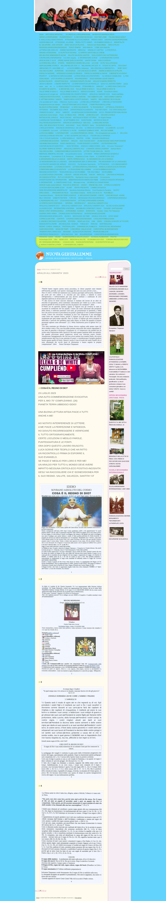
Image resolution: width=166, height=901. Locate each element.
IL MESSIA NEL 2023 (66, 89)
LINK (93, 221)
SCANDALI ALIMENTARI (99, 237)
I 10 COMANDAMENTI (119, 164)
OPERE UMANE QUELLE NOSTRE (70, 60)
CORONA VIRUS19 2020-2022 (117, 239)
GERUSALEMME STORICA (49, 66)
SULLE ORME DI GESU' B (105, 89)
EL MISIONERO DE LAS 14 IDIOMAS (100, 159)
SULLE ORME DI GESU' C (48, 92)
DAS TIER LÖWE (101, 37)
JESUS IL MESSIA (45, 84)
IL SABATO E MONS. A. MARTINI (73, 97)
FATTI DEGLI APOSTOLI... (55, 34)
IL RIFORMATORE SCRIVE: (88, 58)
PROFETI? (43, 76)
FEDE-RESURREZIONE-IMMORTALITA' (53, 190)
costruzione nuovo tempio (48, 115)
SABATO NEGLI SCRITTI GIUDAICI (76, 99)
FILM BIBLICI (108, 193)
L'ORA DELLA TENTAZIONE (112, 102)
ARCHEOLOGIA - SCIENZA (68, 224)
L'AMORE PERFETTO (62, 84)
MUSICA (68, 216)
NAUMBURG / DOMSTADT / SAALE (88, 208)
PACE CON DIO (65, 117)
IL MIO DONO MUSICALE (83, 37)
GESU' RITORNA (73, 146)
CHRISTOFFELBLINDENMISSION (106, 234)
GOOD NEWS (44, 79)
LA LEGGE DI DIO (45, 208)
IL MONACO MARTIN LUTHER (50, 245)
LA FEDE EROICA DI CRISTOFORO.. (87, 76)
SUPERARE (59, 71)
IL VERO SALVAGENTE (80, 107)
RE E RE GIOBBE (107, 130)
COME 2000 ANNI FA (102, 47)
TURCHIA (72, 198)
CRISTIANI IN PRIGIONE (115, 175)
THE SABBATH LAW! (95, 97)
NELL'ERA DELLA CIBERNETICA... (103, 68)
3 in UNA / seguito (69, 58)
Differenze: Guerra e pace (69, 102)
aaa (46, 86)
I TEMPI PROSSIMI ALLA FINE (100, 104)
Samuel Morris (116, 149)
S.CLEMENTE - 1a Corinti (115, 128)
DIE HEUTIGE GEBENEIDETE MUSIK (52, 55)
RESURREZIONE (86, 234)
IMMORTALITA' (119, 42)
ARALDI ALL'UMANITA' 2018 (72, 206)
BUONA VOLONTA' (46, 81)
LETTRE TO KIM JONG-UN (93, 151)
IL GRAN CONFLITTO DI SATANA (68, 86)
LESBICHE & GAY (92, 115)
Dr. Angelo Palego (105, 117)
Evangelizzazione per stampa (49, 104)
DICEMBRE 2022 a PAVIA (59, 110)
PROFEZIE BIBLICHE (100, 232)
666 (76, 234)
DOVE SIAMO (113, 216)
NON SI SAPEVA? (104, 60)
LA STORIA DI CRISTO (63, 167)
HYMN (87, 138)
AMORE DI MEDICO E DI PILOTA (110, 71)
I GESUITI (67, 175)
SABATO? (66, 112)
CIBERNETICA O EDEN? (118, 73)
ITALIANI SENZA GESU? (117, 37)
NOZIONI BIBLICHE (46, 42)
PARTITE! (80, 138)
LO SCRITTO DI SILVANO (67, 53)
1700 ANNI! (88, 154)
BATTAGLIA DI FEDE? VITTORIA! (84, 117)
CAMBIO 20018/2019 (98, 188)
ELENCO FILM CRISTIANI (82, 232)
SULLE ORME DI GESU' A (85, 89)
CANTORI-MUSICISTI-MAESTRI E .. (52, 146)
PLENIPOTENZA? (66, 37)
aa (51, 86)
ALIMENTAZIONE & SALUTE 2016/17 (76, 237)
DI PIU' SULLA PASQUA (109, 63)
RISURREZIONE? (81, 79)
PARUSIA (94, 224)
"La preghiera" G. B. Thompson (62, 156)
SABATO (94, 99)
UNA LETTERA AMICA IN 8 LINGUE (74, 104)
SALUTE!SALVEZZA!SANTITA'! (50, 123)
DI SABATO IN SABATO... (48, 89)
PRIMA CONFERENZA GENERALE (106, 154)
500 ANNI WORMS (46, 167)
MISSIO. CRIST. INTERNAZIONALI (51, 211)
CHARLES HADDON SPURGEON (112, 180)
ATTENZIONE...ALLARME (64, 42)
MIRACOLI (82, 50)
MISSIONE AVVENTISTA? (48, 172)
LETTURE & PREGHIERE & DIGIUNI (91, 201)
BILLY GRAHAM (45, 198)
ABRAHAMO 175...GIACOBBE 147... (52, 68)
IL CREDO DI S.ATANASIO (94, 128)
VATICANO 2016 (67, 234)
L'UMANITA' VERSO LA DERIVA (97, 149)
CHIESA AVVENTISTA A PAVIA (49, 97)
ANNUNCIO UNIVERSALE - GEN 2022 (77, 123)
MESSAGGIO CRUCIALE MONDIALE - (91, 198)
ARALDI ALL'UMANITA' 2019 (94, 206)
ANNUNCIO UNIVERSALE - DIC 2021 (69, 128)
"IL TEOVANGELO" (97, 107)
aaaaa (125, 84)
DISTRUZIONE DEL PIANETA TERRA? (73, 94)
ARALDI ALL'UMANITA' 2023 (99, 94)
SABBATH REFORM (60, 198)
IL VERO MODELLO (67, 138)
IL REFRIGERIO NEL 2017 (48, 201)
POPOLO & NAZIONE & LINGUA (95, 73)
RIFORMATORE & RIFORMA (64, 208)
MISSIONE (67, 232)
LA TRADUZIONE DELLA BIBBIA (79, 169)
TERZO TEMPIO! (75, 47)
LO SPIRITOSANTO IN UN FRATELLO (85, 84)
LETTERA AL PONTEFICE (115, 107)
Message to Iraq (79, 182)
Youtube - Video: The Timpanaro (108, 211)
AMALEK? (100, 86)
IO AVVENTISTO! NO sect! (105, 242)
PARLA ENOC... (44, 193)
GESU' (58, 112)
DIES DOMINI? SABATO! (113, 97)
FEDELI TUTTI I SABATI (83, 42)
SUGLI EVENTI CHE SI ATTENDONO (105, 55)
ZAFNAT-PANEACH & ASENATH (81, 110)
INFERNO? (65, 141)
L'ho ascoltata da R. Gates (48, 102)
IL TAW (125, 76)
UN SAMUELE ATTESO (47, 177)
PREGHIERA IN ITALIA (60, 193)
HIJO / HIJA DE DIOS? (87, 141)
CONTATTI (60, 219)
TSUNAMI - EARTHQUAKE (113, 208)
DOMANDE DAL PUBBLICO (87, 226)
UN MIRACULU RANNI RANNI (98, 182)
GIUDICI (84, 185)
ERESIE (81, 115)
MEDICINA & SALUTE (77, 239)
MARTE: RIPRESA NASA (76, 159)
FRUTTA (113, 237)
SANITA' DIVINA (90, 60)
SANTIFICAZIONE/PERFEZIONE (116, 40)
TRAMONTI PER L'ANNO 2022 (50, 232)
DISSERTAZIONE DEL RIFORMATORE (53, 180)
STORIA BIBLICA (88, 86)
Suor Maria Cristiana (77, 193)
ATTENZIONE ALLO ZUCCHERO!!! (77, 40)
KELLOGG (123, 133)
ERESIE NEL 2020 (95, 185)
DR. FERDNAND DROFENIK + (50, 242)
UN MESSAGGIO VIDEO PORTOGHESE (111, 141)
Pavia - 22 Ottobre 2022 (68, 115)
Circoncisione (105, 177)
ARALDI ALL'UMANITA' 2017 (49, 206)
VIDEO (99, 221)
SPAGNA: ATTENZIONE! (47, 53)
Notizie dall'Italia (117, 94)
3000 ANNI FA (88, 47)
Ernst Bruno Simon (111, 92)
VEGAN (57, 237)
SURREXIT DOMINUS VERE (88, 130)
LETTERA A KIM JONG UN (48, 50)
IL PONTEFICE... (111, 50)
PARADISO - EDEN (46, 237)
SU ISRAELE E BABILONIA (111, 76)
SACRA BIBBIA (107, 172)
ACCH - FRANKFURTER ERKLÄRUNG (113, 112)
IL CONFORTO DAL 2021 (105, 156)
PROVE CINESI (96, 40)
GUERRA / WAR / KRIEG (48, 213)
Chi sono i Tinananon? (115, 146)
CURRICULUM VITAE (47, 219)
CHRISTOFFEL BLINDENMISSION (106, 229)
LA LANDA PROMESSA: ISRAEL (82, 133)
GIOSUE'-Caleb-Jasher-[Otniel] (50, 185)
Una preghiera (44, 156)
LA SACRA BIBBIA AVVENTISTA (104, 169)
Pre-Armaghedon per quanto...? (107, 133)
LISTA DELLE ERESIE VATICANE (51, 136)
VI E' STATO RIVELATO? (117, 110)
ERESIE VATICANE (80, 175)
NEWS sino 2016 (83, 221)
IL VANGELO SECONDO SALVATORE (52, 221)
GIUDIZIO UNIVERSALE (100, 138)
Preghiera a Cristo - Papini (84, 156)
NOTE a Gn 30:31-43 (94, 193)
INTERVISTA (90, 211)
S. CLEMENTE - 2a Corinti (48, 130)
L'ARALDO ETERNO (46, 128)
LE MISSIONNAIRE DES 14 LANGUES (53, 162)
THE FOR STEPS (101, 110)
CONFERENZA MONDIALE (117, 198)
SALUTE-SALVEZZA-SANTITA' (78, 55)
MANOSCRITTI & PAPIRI (48, 224)
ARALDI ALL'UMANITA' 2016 (98, 203)
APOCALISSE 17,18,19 (47, 60)
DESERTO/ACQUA (61, 81)
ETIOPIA (61, 63)
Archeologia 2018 (45, 239)
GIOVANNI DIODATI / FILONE (80, 81)
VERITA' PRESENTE (81, 188)
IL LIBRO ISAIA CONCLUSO (116, 86)
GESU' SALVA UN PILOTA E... (75, 45)
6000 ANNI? (70, 125)
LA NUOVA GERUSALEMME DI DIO (51, 188)
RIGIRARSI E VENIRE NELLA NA (78, 63)
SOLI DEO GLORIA (46, 71)
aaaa (41, 86)
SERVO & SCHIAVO (88, 92)
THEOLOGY (84, 224)
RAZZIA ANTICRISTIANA (85, 242)
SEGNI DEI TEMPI (62, 229)
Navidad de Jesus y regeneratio (87, 177)
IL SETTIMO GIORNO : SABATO (50, 99)
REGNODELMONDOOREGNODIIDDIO (53, 47)
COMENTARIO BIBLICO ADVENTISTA (68, 151)
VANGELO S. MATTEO (95, 50)
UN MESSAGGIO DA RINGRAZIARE (84, 112)
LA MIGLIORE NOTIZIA (101, 123)
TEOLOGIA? (122, 66)
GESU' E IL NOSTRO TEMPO (111, 84)
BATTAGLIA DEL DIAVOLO (48, 117)
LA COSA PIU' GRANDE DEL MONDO (52, 164)
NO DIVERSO (70, 71)
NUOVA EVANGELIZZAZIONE (94, 213)
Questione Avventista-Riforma (80, 190)
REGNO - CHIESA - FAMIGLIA (49, 226)
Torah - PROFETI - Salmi (85, 125)
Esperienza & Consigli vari (48, 94)
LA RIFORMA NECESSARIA (49, 141)
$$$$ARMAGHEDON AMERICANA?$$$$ (83, 180)
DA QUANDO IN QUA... (104, 125)
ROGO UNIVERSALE (67, 143)
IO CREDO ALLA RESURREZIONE (78, 34)
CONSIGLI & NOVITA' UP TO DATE (116, 221)
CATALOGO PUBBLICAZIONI (104, 219)
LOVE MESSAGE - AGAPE (115, 195)
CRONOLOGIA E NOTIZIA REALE (70, 213)
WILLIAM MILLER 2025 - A (70, 66)
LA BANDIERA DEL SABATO (73, 245)
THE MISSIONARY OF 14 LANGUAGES (112, 162)
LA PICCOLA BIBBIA (46, 133)
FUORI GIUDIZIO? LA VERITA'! (88, 143)
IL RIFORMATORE (62, 133)
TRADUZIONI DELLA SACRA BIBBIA (72, 172)
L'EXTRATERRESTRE (109, 143)
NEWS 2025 (63, 239)
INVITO (107, 151)
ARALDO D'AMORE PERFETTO (104, 81)
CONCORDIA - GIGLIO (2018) (80, 229)
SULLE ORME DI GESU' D (69, 92)
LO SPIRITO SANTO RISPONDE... (51, 203)
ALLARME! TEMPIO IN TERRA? (50, 149)
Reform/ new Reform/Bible (96, 45)
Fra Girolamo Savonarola (87, 164)
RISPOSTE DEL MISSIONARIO (110, 226)
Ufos (55, 239)
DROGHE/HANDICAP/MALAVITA (51, 216)
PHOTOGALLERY (68, 226)
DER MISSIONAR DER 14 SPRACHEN (82, 162)
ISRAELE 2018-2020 (99, 216)
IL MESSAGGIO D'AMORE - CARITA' (91, 195)
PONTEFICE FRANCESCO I (49, 234)
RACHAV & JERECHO (71, 185)
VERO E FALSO (113, 45)
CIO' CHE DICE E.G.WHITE (87, 71)
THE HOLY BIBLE (93, 172)
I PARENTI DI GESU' (46, 112)
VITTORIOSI (43, 110)
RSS (37, 898)
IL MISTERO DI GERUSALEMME (60, 76)
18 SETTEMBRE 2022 (71, 120)
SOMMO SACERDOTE (68, 50)
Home (41, 34)
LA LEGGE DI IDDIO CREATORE (50, 175)
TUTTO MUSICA (103, 164)
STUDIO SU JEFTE (109, 66)
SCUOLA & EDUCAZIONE (115, 206)
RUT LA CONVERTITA (66, 177)
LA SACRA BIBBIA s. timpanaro (78, 68)
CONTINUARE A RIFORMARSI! (50, 58)
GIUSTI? (116, 190)
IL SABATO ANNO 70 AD (63, 182)
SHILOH (92, 175)
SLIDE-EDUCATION (46, 229)
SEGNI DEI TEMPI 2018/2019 (65, 195)
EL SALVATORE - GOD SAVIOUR (51, 45)
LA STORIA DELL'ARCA (47, 63)
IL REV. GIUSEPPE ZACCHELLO (76, 136)
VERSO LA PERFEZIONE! (48, 37)
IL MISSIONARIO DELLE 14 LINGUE (52, 159)
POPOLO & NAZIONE (46, 73)
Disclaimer (78, 898)
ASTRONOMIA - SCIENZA (75, 211)
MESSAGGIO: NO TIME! (81, 216)
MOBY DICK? (122, 68)
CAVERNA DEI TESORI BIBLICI (50, 120)
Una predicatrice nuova (73, 154)
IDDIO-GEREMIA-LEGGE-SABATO (102, 79)
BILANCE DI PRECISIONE (48, 107)
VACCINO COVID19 (108, 115)
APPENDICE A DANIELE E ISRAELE (69, 73)
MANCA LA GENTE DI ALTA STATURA (112, 167)
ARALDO (74, 141)
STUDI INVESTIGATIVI (68, 201)
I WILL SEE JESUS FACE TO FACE (51, 125)
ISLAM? (69, 188)
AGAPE (99, 92)
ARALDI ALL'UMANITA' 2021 (74, 149)
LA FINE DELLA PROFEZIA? (90, 102)
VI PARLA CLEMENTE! (112, 185)
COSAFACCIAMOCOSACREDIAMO (79, 219)
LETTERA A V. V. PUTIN (68, 130)
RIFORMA (68, 203)
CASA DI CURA (68, 242)
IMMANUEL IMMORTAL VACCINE (51, 154)
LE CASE (95, 63)
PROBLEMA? (65, 107)
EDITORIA (71, 221)
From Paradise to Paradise (101, 190)
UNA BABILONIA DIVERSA (48, 143)
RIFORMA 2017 (80, 203)
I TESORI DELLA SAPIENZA (100, 136)
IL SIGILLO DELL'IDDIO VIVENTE (51, 40)
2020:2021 (72, 164)
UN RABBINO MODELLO (103, 42)
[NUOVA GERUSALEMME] (40, 255)
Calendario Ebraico (46, 195)
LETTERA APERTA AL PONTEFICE (85, 167)
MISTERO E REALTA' (101, 120)
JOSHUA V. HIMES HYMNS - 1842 (93, 146)
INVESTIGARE (86, 120)
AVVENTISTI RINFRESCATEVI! (103, 34)
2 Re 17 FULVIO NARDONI (48, 138)
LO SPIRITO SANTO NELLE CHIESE (91, 53)
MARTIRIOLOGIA (106, 224)
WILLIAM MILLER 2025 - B (91, 66)
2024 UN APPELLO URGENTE (62, 79)
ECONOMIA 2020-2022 (96, 239)
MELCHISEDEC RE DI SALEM (109, 99)
